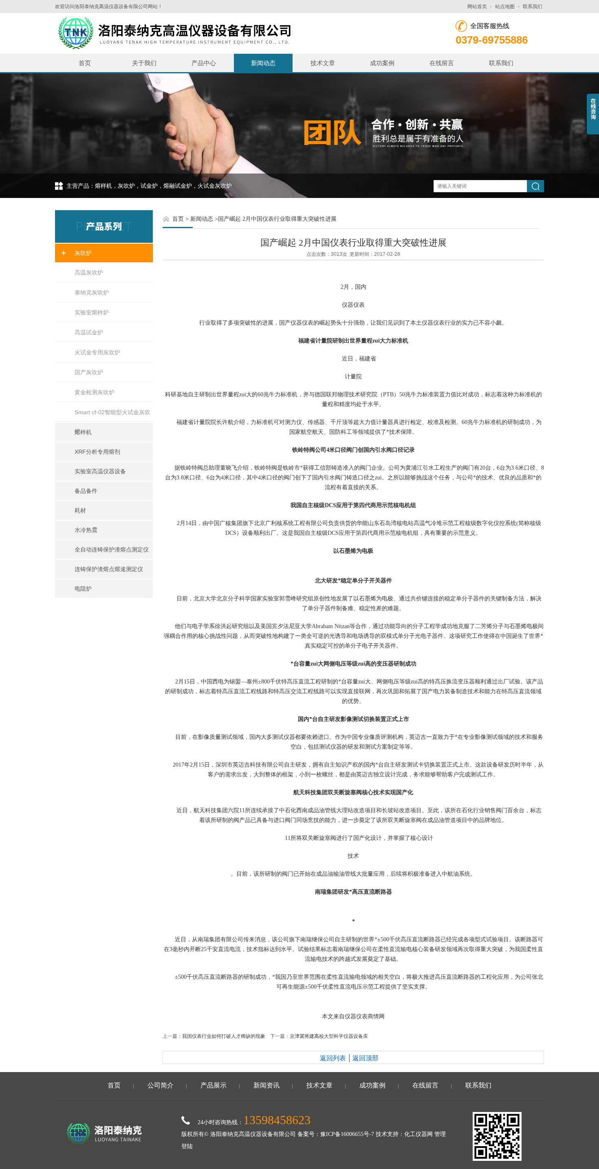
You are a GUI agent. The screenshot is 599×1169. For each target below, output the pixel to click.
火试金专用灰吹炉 (97, 352)
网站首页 (477, 6)
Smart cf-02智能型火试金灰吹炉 (112, 415)
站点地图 (505, 6)
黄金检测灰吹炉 (95, 392)
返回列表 (333, 1058)
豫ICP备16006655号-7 (347, 1134)
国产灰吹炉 (89, 372)
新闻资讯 (266, 1085)
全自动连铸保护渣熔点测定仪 (112, 549)
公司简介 (161, 1085)
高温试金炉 (89, 332)
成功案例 (382, 62)
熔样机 (83, 432)
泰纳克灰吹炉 (92, 292)
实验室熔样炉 (92, 312)
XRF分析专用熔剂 (97, 451)
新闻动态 (263, 62)
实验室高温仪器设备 (100, 471)
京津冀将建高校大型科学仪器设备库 (329, 1036)
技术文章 (323, 62)
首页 (85, 62)
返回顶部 (365, 1058)
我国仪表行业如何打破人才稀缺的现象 (223, 1036)
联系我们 (532, 6)
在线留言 (441, 62)
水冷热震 (86, 530)
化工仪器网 (418, 1134)
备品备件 (86, 491)
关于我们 (144, 62)
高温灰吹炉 (89, 272)
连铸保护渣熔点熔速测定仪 (109, 569)
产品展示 (213, 1085)
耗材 (80, 510)
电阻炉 (83, 588)
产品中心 (204, 62)
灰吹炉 (83, 253)
